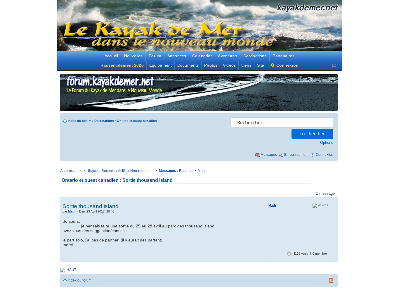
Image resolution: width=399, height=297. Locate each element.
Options (326, 142)
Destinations (255, 55)
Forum (155, 55)
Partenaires (283, 55)
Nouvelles (133, 55)
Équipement (160, 65)
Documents (188, 65)
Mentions (205, 171)
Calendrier (202, 55)
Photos (210, 65)
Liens (246, 65)
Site (260, 65)
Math (72, 211)
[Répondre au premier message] (81, 193)
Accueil (111, 55)
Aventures (227, 55)
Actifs (122, 171)
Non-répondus (141, 171)
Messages (269, 155)
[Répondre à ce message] (234, 206)
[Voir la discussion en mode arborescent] (159, 193)
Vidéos (229, 65)
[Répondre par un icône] (256, 212)
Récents (108, 171)
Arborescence (71, 171)
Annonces (176, 55)
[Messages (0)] (334, 65)
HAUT (71, 270)
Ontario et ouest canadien (137, 120)
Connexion (286, 65)
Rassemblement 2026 (122, 65)
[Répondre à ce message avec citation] (254, 206)
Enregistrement (296, 155)
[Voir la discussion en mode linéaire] (140, 193)
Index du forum (79, 120)
